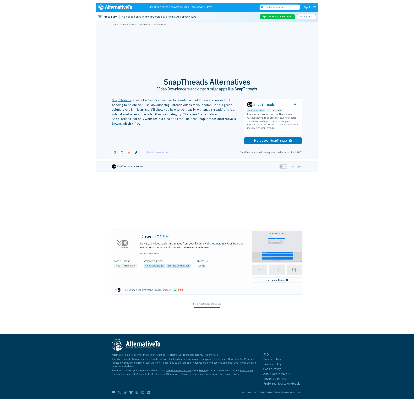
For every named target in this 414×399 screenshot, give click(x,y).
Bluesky (116, 374)
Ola (134, 359)
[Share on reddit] (129, 152)
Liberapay (224, 374)
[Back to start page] (120, 7)
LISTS (209, 7)
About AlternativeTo (276, 374)
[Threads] (136, 392)
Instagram (136, 374)
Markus (144, 359)
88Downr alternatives (149, 253)
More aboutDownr (275, 280)
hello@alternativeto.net (178, 370)
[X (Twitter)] (119, 392)
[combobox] (280, 7)
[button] (162, 236)
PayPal (236, 374)
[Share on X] (122, 152)
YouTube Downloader (178, 265)
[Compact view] (285, 166)
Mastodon (247, 370)
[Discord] (113, 392)
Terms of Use (272, 359)
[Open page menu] (314, 7)
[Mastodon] (125, 392)
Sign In (307, 7)
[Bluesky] (131, 392)
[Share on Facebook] (115, 152)
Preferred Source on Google (281, 383)
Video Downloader (256, 110)
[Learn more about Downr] (125, 245)
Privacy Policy (272, 364)
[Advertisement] (207, 50)
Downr (116, 123)
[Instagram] (142, 392)
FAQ (266, 354)
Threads (125, 374)
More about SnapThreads (271, 140)
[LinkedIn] (148, 392)
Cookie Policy (272, 369)
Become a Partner (275, 379)
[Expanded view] (281, 166)
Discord (203, 370)
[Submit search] (262, 7)
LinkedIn (149, 374)
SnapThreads (121, 100)
